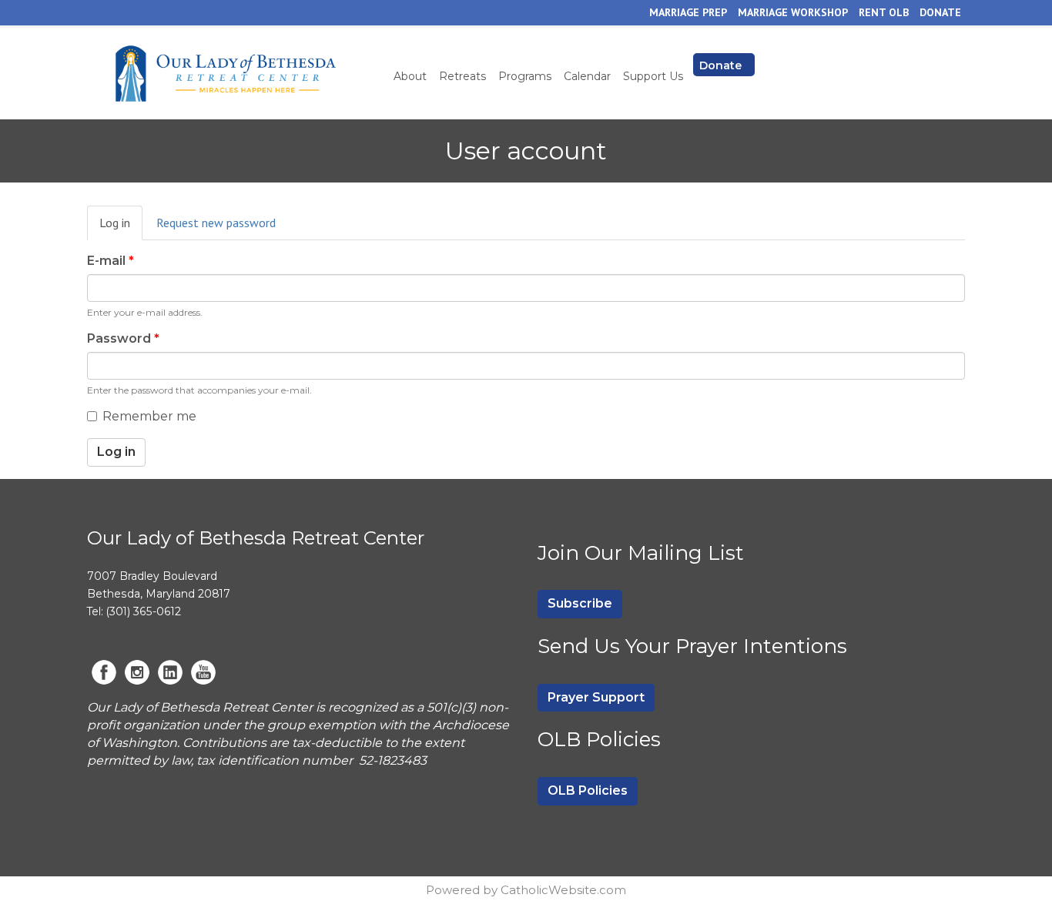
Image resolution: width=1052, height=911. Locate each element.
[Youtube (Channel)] (203, 672)
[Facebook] (104, 672)
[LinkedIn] (170, 672)
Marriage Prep (688, 12)
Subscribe (580, 603)
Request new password (216, 222)
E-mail (110, 260)
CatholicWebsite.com (563, 890)
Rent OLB (884, 12)
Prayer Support (596, 697)
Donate (940, 12)
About (410, 76)
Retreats (462, 76)
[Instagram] (137, 672)
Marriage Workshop (793, 12)
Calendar (587, 76)
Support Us (653, 76)
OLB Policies (588, 790)
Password (123, 338)
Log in (120, 227)
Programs (524, 76)
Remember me (149, 416)
